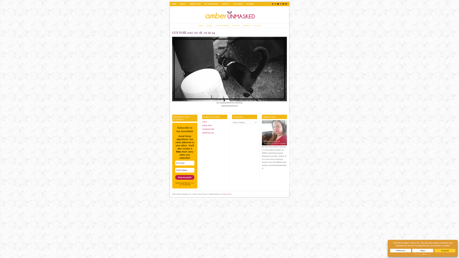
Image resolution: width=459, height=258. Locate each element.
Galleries (237, 4)
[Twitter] (286, 4)
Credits (225, 4)
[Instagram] (275, 4)
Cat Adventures (211, 4)
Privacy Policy (227, 194)
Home (174, 4)
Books (209, 25)
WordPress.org (208, 133)
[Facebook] (283, 4)
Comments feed (208, 129)
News (200, 25)
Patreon (250, 4)
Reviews (246, 25)
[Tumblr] (272, 4)
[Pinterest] (280, 4)
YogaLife (257, 25)
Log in (204, 122)
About (182, 4)
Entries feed (206, 125)
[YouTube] (278, 4)
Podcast (235, 25)
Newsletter (195, 4)
